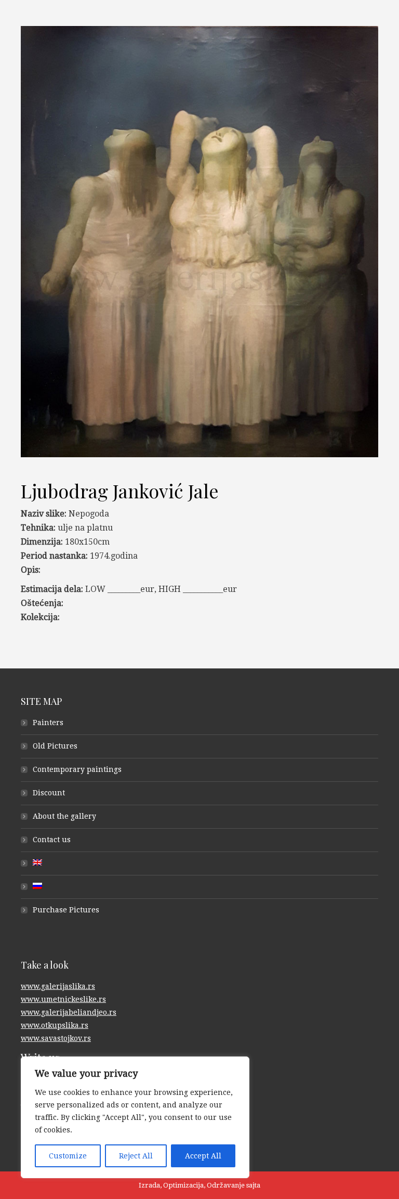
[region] (135, 1117)
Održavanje (226, 1185)
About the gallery (64, 816)
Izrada (149, 1185)
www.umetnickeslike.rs (63, 999)
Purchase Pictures (66, 910)
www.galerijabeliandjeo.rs (68, 1012)
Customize (68, 1156)
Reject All (136, 1156)
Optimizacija (183, 1185)
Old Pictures (55, 746)
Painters (48, 722)
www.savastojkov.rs (56, 1038)
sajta (253, 1185)
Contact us (52, 839)
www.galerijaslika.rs (58, 986)
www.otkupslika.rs (54, 1025)
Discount (49, 793)
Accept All (203, 1156)
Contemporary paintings (77, 769)
